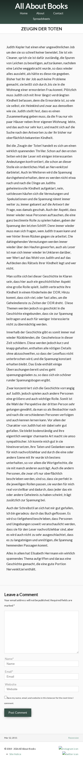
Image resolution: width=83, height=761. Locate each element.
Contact (58, 13)
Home (23, 13)
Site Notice (15, 754)
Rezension (73, 737)
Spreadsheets (41, 18)
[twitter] (70, 754)
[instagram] (69, 748)
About (40, 13)
